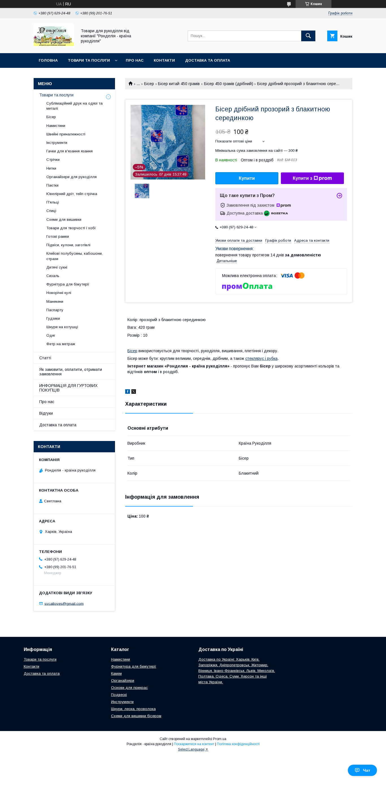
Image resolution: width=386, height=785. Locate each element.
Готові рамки (57, 236)
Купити (247, 178)
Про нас (135, 60)
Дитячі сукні (56, 267)
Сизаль (52, 276)
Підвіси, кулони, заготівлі (68, 245)
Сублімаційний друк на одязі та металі (74, 106)
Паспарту (54, 310)
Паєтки (52, 185)
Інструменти (56, 142)
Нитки (51, 168)
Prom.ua (219, 739)
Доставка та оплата (207, 60)
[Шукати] (308, 36)
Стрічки (53, 159)
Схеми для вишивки (63, 219)
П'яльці (52, 202)
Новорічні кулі (58, 293)
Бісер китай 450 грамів (179, 83)
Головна (48, 60)
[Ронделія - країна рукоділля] (54, 46)
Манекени (54, 301)
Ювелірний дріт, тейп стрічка (71, 194)
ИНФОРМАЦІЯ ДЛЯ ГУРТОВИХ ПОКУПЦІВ (68, 387)
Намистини (55, 126)
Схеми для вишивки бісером (136, 716)
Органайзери (122, 680)
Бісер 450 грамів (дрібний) (228, 83)
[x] (133, 392)
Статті (45, 358)
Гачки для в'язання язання (69, 151)
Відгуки (46, 413)
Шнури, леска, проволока (133, 709)
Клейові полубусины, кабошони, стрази (74, 256)
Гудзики (53, 318)
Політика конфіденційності (238, 744)
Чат (366, 770)
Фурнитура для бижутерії (133, 666)
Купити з (302, 178)
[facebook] (127, 392)
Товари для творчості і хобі (71, 228)
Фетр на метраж (60, 344)
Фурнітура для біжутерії (67, 284)
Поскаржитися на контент (194, 744)
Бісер (149, 83)
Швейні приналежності (65, 134)
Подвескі (119, 695)
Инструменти (122, 702)
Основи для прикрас (129, 687)
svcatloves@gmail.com (64, 603)
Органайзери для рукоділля (71, 177)
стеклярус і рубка (261, 358)
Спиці (51, 211)
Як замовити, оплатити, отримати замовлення (70, 371)
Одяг (50, 335)
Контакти (164, 60)
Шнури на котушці (62, 327)
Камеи (116, 673)
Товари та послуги (89, 60)
